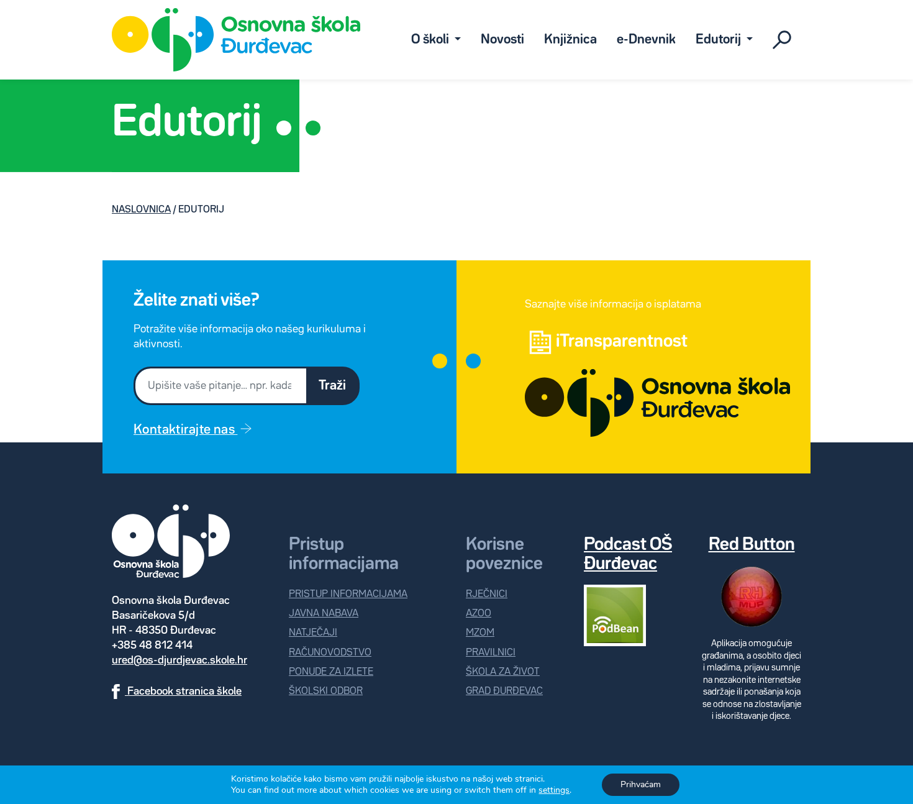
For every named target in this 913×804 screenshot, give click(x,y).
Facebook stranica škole (183, 692)
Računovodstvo (330, 652)
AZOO (478, 613)
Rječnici (486, 594)
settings (554, 790)
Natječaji (313, 632)
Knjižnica (570, 40)
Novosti (502, 40)
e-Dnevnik (646, 40)
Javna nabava (323, 613)
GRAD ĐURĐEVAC (504, 691)
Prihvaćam (640, 784)
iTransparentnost (622, 342)
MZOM (480, 632)
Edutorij (719, 40)
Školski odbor (326, 691)
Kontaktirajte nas (185, 430)
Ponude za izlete (331, 672)
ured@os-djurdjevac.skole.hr (179, 660)
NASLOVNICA (141, 209)
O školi (431, 40)
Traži (332, 386)
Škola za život (503, 672)
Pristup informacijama (348, 594)
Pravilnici (491, 652)
